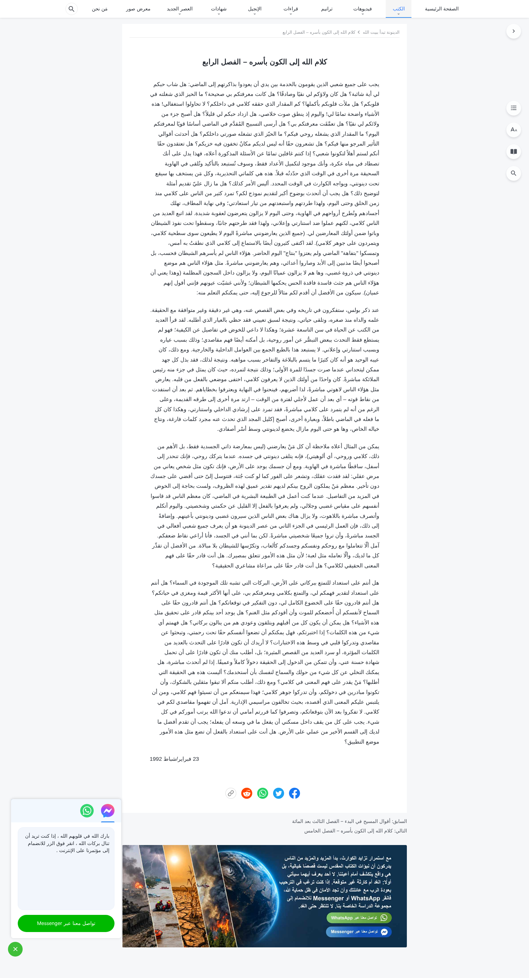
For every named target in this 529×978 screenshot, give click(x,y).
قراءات (290, 9)
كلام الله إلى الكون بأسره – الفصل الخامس (348, 831)
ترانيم (326, 9)
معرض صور (138, 9)
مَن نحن (100, 9)
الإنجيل (254, 9)
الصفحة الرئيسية (442, 9)
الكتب (399, 9)
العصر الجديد (180, 9)
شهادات (219, 9)
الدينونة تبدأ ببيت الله (381, 32)
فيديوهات (362, 9)
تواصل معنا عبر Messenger (66, 923)
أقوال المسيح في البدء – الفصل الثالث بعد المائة (341, 821)
